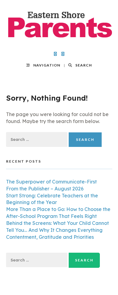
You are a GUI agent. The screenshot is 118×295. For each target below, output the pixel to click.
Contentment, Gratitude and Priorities (50, 237)
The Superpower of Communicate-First (51, 182)
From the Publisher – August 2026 (45, 189)
